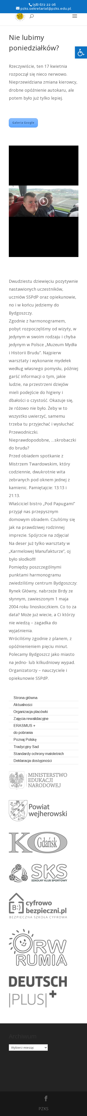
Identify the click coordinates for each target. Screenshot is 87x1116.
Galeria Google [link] (23, 123)
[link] (81, 52)
